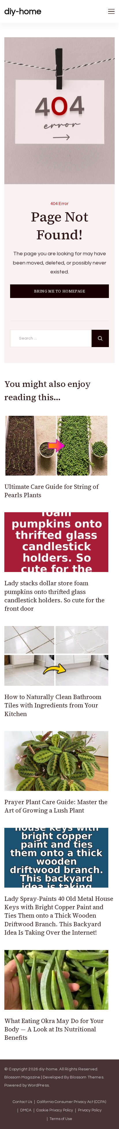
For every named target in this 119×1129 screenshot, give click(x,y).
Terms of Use (61, 1119)
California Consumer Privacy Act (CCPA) (71, 1102)
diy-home (22, 11)
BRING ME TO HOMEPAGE (59, 291)
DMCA (25, 1110)
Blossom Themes (86, 1077)
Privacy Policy (90, 1110)
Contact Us (22, 1102)
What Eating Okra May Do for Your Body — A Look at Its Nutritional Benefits (54, 1029)
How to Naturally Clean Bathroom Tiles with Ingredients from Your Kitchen (52, 705)
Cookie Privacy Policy (54, 1110)
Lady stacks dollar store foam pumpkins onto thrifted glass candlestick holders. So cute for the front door (54, 596)
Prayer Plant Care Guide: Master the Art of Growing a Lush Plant (55, 806)
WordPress (38, 1085)
